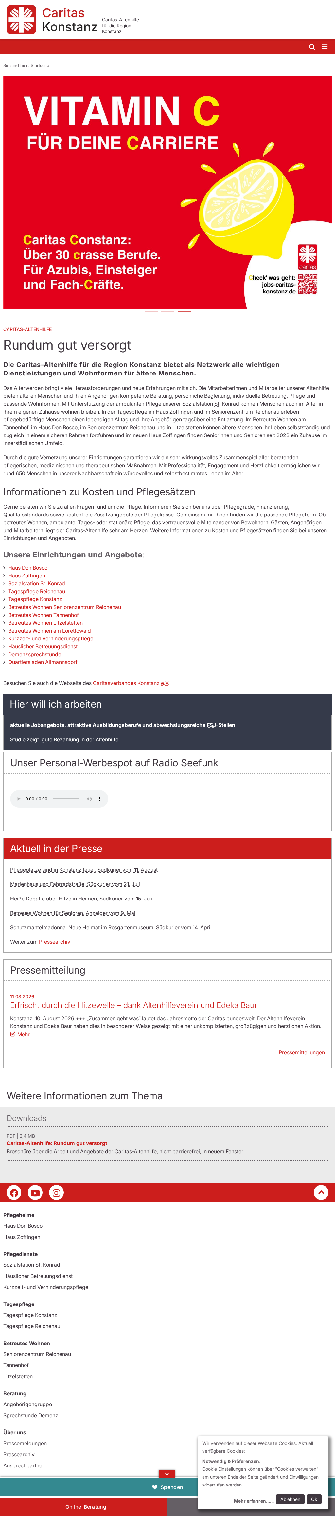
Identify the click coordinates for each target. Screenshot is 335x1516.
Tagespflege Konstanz (35, 599)
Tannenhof (16, 1365)
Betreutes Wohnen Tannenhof (43, 615)
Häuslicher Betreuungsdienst (43, 646)
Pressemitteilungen (302, 1052)
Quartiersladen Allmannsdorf (43, 662)
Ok (314, 1499)
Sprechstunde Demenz (30, 1415)
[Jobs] (167, 192)
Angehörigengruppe (27, 1404)
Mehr (23, 1034)
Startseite (40, 65)
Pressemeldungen (25, 1443)
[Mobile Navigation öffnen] (325, 47)
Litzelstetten (18, 1376)
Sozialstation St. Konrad (36, 583)
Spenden (172, 1487)
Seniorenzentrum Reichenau (37, 1354)
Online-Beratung (86, 1507)
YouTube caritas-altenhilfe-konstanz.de (35, 1192)
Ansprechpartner (23, 1465)
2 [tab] (167, 311)
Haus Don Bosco (27, 567)
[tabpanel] (167, 192)
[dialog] (263, 1472)
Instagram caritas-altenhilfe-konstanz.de (56, 1192)
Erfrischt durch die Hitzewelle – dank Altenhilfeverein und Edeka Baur (133, 1005)
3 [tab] (183, 311)
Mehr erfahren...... (254, 1501)
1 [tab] (151, 311)
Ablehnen (290, 1499)
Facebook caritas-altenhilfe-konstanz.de (14, 1192)
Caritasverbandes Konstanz (131, 683)
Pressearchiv (54, 942)
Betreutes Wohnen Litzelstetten (45, 622)
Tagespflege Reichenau (36, 591)
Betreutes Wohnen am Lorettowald (49, 630)
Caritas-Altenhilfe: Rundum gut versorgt (57, 1143)
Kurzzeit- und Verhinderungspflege (50, 638)
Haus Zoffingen (26, 575)
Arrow (167, 1474)
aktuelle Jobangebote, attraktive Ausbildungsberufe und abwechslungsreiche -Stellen (122, 725)
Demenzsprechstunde (34, 654)
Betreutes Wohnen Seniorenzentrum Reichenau (64, 607)
